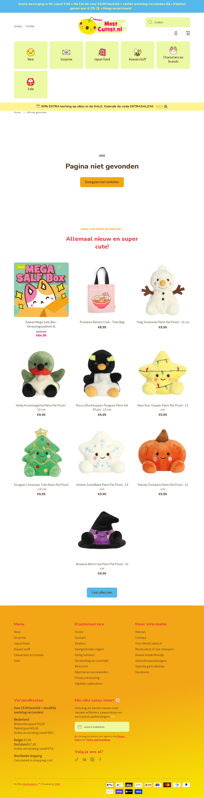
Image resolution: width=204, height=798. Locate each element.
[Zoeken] (148, 22)
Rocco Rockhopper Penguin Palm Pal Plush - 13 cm (102, 407)
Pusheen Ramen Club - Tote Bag (102, 322)
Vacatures (142, 672)
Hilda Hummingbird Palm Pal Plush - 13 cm (41, 407)
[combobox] (167, 22)
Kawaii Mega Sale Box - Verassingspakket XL (41, 324)
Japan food (21, 643)
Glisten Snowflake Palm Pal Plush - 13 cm (102, 487)
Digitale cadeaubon (88, 683)
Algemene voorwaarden (91, 672)
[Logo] (102, 26)
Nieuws (140, 632)
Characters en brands (29, 655)
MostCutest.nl (30, 784)
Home (17, 112)
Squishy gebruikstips (150, 666)
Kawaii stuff (22, 649)
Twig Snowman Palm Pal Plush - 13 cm (162, 322)
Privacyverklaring (87, 678)
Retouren (81, 666)
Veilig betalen (84, 655)
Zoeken (80, 643)
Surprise (20, 637)
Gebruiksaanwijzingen (150, 660)
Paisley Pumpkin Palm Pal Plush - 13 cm (163, 487)
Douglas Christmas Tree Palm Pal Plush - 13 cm (41, 487)
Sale (17, 660)
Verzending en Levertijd (91, 660)
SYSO (57, 784)
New (17, 632)
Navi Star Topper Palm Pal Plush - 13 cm (162, 407)
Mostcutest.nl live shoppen (154, 649)
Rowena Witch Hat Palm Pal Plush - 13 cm (102, 566)
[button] (188, 33)
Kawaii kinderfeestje (149, 655)
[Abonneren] (124, 727)
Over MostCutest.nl (148, 643)
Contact (80, 637)
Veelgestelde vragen (89, 649)
